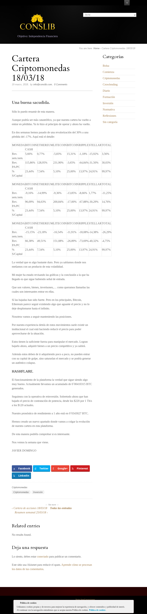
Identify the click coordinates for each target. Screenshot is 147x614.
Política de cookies (97, 610)
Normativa (109, 109)
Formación (109, 96)
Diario (106, 90)
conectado (42, 556)
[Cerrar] (130, 603)
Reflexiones (109, 115)
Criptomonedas (19, 487)
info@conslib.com (42, 84)
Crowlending (110, 84)
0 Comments (60, 84)
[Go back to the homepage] (37, 22)
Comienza (108, 71)
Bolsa (106, 65)
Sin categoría (110, 122)
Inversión (38, 492)
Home (96, 48)
